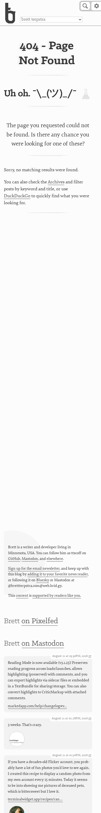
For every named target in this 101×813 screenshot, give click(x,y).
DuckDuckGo (17, 196)
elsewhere (55, 558)
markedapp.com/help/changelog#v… (37, 706)
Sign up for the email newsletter (34, 568)
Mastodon (30, 558)
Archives (56, 182)
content (22, 595)
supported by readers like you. (56, 595)
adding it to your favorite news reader (57, 574)
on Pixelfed (39, 621)
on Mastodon (42, 644)
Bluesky (42, 580)
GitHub (14, 558)
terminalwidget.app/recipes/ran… (35, 799)
